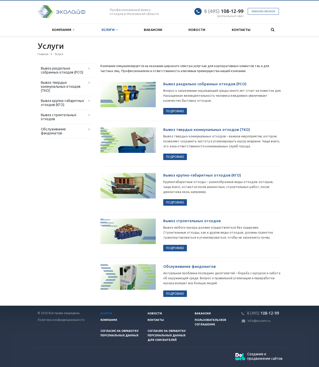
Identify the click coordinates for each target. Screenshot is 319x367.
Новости (196, 29)
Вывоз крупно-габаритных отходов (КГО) (62, 103)
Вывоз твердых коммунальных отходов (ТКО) (60, 86)
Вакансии (153, 29)
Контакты (241, 29)
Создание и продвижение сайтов (265, 356)
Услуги (108, 29)
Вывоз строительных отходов (58, 117)
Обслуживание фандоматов (53, 131)
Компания (62, 29)
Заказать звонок (263, 11)
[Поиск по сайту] (272, 29)
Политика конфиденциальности (61, 319)
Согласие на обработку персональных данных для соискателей (167, 335)
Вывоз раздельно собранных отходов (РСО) (62, 70)
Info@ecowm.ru (259, 320)
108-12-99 (223, 11)
